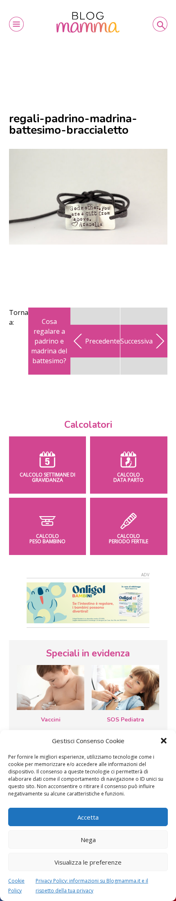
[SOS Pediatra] (125, 687)
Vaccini (51, 719)
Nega (88, 840)
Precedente (102, 341)
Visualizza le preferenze (88, 862)
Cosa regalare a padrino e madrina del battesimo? (49, 341)
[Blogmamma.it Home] (88, 22)
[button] (164, 741)
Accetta (88, 817)
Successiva (136, 341)
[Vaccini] (50, 687)
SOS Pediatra (125, 719)
